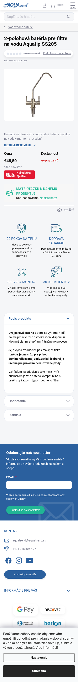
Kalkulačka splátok (24, 174)
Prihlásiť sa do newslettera (25, 510)
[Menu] (73, 5)
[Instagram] (18, 560)
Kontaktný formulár (25, 574)
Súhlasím (39, 671)
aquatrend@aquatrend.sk (29, 540)
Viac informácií (47, 648)
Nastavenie (39, 658)
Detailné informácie (17, 145)
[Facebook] (7, 560)
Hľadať (68, 16)
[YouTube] (29, 560)
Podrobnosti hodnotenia (57, 53)
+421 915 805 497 (24, 548)
